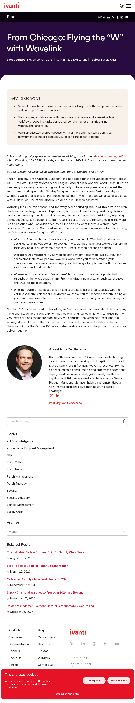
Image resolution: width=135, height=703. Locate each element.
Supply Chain (109, 59)
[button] (128, 6)
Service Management (20, 504)
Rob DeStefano (77, 59)
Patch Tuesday (17, 483)
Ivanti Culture (15, 462)
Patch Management (20, 476)
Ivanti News (14, 469)
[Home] (11, 5)
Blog (11, 16)
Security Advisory (18, 497)
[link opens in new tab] (108, 17)
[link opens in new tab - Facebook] (105, 644)
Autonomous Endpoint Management (30, 448)
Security (12, 490)
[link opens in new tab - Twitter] (72, 644)
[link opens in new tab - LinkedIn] (83, 644)
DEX (9, 455)
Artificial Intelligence (20, 441)
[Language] (121, 6)
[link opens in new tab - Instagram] (94, 644)
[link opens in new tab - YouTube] (117, 644)
